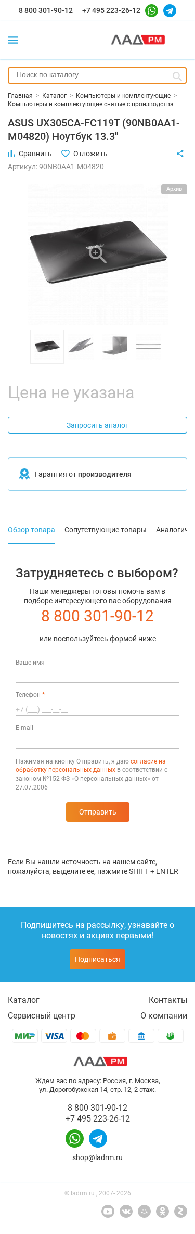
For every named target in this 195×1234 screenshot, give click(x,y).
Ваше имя (30, 662)
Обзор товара (31, 530)
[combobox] (97, 75)
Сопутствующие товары (105, 530)
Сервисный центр (41, 1016)
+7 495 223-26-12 (111, 10)
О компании (163, 1016)
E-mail (24, 727)
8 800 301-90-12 (46, 10)
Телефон (30, 694)
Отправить (97, 812)
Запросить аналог (97, 425)
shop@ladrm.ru (97, 1157)
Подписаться (97, 959)
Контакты (168, 1000)
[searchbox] (97, 74)
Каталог (24, 1000)
